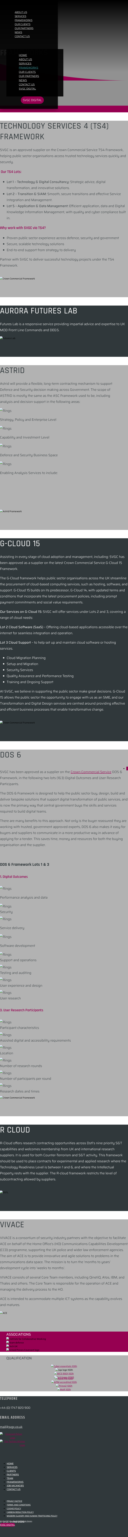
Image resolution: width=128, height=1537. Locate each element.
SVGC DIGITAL (7, 1525)
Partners (13, 1474)
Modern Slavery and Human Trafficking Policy (32, 1515)
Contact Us (13, 1489)
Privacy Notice (14, 1501)
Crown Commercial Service (91, 772)
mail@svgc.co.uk (11, 1426)
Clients (11, 1471)
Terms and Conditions (19, 1504)
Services (12, 1467)
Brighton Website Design (22, 1521)
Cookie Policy (14, 1508)
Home (10, 1463)
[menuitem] (24, 28)
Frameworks (15, 1482)
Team (10, 1478)
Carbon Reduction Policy (20, 1512)
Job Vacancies (15, 1485)
